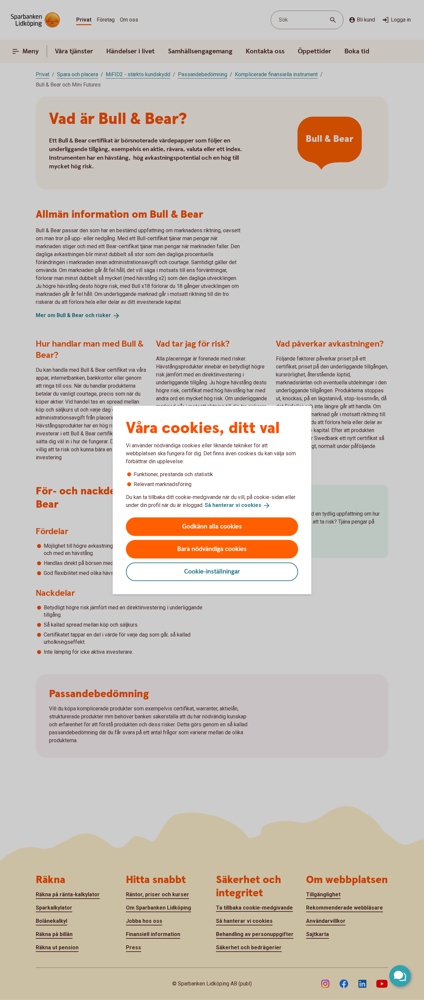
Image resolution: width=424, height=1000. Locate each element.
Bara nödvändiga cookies (212, 549)
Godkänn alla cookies (212, 526)
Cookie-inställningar (212, 571)
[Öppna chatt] (400, 976)
